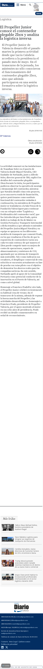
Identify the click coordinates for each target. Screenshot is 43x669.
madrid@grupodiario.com (21, 624)
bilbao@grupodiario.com (19, 620)
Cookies (5, 666)
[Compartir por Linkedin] (2, 151)
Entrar (38, 13)
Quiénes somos (24, 642)
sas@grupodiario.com (8, 633)
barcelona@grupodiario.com (23, 617)
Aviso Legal (13, 642)
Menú (23, 5)
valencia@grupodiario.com (29, 627)
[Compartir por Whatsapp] (30, 151)
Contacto (4, 642)
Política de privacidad (9, 644)
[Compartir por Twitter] (37, 151)
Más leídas (9, 519)
